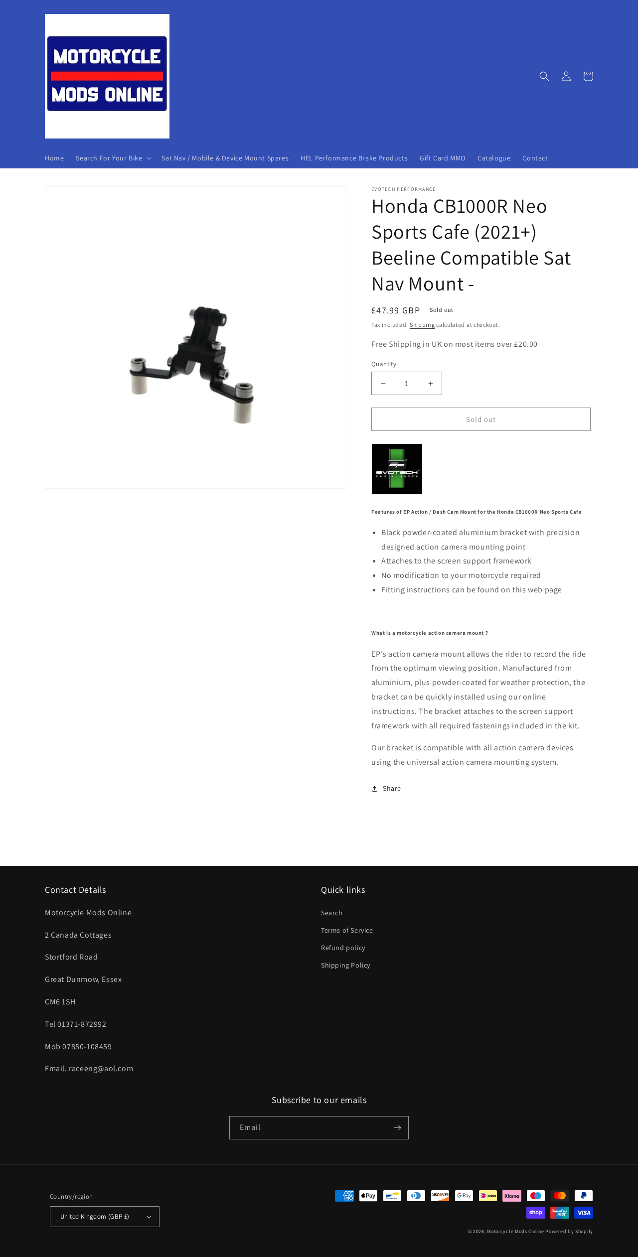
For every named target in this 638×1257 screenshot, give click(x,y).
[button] (113, 157)
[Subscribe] (397, 1127)
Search (332, 912)
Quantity (383, 364)
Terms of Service (347, 930)
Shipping (422, 324)
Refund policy (343, 947)
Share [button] (392, 788)
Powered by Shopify (569, 1231)
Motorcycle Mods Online (515, 1231)
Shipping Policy (345, 965)
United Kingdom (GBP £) (95, 1216)
